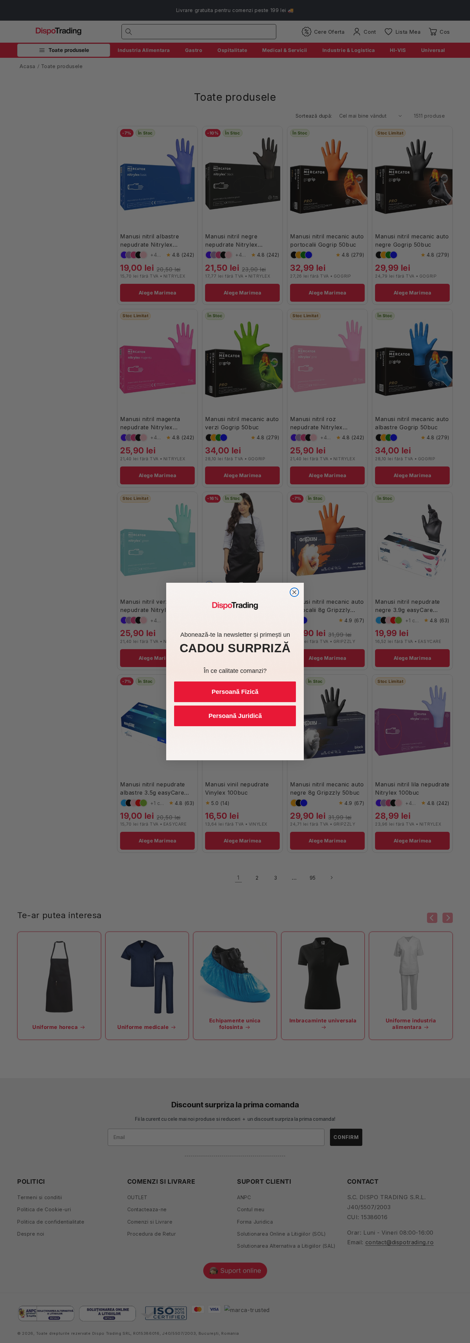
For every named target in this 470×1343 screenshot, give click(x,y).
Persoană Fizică (235, 691)
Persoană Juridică (235, 715)
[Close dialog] (294, 592)
